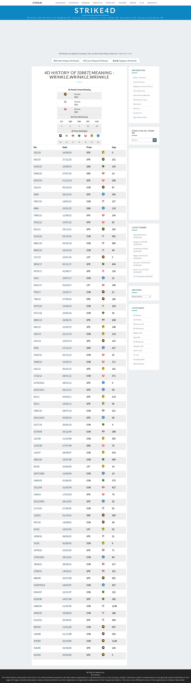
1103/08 (38, 445)
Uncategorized (138, 359)
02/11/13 (67, 354)
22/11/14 (67, 333)
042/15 (37, 326)
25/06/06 (67, 466)
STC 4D (141, 3)
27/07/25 (67, 173)
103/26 (37, 152)
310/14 (37, 340)
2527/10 (38, 424)
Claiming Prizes (139, 91)
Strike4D (37, 2)
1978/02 (38, 550)
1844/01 (38, 564)
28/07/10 (67, 410)
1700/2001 (39, 557)
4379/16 (38, 306)
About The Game (139, 77)
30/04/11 (67, 396)
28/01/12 (67, 375)
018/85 (37, 647)
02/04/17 (67, 285)
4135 (36, 278)
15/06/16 (67, 306)
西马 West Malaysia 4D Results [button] (66, 60)
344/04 (37, 494)
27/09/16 (67, 299)
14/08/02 (67, 522)
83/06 (36, 466)
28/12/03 (67, 501)
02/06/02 (67, 543)
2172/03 (38, 508)
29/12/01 (67, 557)
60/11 (36, 396)
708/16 (37, 299)
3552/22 (38, 222)
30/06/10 (67, 417)
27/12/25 (67, 159)
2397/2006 (39, 473)
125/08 (37, 438)
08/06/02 (67, 536)
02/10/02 (67, 515)
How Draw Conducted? (141, 95)
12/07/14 (67, 340)
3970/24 (38, 180)
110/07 (37, 452)
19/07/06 (67, 459)
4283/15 (38, 320)
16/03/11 (67, 403)
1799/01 (38, 571)
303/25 (37, 159)
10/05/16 (67, 313)
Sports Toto (110, 3)
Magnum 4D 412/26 (140, 256)
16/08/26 (67, 152)
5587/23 (38, 201)
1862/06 (38, 459)
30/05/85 (67, 654)
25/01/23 (67, 208)
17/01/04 (67, 494)
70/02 (36, 543)
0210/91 (38, 620)
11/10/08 (67, 438)
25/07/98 (67, 578)
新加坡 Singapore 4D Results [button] (125, 60)
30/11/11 (67, 389)
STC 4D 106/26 (138, 276)
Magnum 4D (86, 3)
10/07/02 (67, 529)
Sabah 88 (133, 3)
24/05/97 (67, 585)
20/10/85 (67, 640)
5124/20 (38, 236)
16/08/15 (67, 320)
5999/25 (38, 173)
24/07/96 (67, 599)
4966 (36, 208)
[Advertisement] (95, 36)
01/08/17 (67, 271)
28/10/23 (67, 194)
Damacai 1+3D (97, 3)
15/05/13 (67, 361)
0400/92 (38, 613)
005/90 (37, 627)
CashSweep (122, 3)
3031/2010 (39, 417)
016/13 (37, 368)
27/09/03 (67, 508)
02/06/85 (67, 647)
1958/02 (38, 536)
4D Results (137, 315)
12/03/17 (67, 292)
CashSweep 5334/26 (140, 249)
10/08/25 (67, 166)
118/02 (37, 515)
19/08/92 (67, 613)
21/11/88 (67, 633)
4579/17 (38, 271)
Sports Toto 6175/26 (141, 269)
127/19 (37, 257)
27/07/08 (67, 445)
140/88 (37, 633)
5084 (36, 194)
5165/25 (38, 166)
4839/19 (38, 250)
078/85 (37, 640)
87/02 (36, 529)
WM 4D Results (60, 3)
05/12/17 (67, 264)
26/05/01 (67, 564)
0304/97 (38, 592)
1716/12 (38, 375)
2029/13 (38, 354)
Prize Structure (139, 82)
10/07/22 (67, 222)
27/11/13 (67, 347)
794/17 (37, 292)
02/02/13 (67, 368)
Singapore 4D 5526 (140, 242)
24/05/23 (67, 201)
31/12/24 (67, 180)
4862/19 (38, 243)
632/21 (37, 229)
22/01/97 (67, 592)
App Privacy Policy (140, 117)
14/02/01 (67, 571)
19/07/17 (67, 278)
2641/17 (38, 285)
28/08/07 (67, 452)
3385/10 (38, 410)
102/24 (37, 187)
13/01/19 (67, 257)
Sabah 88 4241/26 (139, 235)
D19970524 (39, 585)
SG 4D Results (138, 342)
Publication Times (140, 100)
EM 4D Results (73, 3)
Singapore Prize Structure (143, 86)
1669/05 (38, 480)
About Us (136, 108)
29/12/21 (67, 229)
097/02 (37, 522)
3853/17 (38, 264)
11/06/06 (67, 473)
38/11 (36, 403)
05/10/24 (67, 187)
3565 (36, 347)
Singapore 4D (152, 3)
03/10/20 (67, 236)
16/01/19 (67, 250)
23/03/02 (67, 550)
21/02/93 (67, 606)
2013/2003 (39, 501)
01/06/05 (67, 480)
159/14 (37, 333)
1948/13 (38, 361)
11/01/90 (67, 627)
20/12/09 (67, 431)
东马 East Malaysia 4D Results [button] (95, 60)
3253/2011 (39, 389)
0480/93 (38, 606)
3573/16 (38, 313)
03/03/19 (67, 243)
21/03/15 (67, 326)
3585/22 (38, 215)
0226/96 (38, 599)
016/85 (37, 654)
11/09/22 (67, 215)
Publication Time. (125, 53)
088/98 (37, 578)
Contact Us (137, 113)
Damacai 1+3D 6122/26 (141, 262)
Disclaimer (137, 104)
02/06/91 (67, 620)
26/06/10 (67, 424)
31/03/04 (67, 487)
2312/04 (38, 487)
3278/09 (38, 431)
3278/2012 (39, 382)
